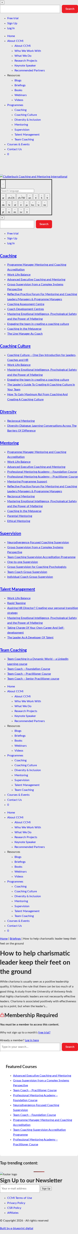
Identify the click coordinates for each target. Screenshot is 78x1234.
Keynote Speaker (25, 65)
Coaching (20, 110)
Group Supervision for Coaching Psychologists (36, 566)
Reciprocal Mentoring (21, 420)
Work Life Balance (18, 274)
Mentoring (21, 124)
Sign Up (12, 23)
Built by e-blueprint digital (16, 1228)
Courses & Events (18, 144)
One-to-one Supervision (22, 562)
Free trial (13, 18)
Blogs (18, 80)
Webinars (21, 95)
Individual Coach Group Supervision (30, 576)
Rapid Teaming (16, 603)
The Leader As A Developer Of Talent (30, 637)
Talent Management (27, 134)
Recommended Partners (30, 70)
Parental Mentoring (19, 516)
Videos (19, 100)
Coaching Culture (26, 114)
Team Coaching (24, 139)
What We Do (23, 55)
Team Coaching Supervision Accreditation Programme (41, 557)
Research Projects (26, 60)
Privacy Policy (16, 1203)
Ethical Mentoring (18, 521)
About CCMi (15, 40)
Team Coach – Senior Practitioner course (33, 678)
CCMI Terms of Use (19, 1197)
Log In (11, 28)
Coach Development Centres (25, 309)
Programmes (15, 105)
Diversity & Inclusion (28, 119)
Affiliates (13, 1212)
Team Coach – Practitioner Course (29, 673)
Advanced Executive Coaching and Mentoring (36, 279)
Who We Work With (28, 50)
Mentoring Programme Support (27, 481)
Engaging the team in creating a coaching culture (38, 323)
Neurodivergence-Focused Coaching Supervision (38, 542)
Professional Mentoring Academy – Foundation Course (42, 471)
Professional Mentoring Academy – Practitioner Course (42, 476)
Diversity (8, 412)
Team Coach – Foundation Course (28, 668)
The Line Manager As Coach (25, 333)
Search (69, 8)
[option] (3, 196)
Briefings (20, 85)
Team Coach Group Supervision (27, 572)
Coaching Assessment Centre (25, 304)
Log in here (32, 1040)
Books (18, 90)
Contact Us (14, 149)
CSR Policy (14, 1207)
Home (11, 36)
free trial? (44, 1032)
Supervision (22, 129)
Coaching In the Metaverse (24, 328)
